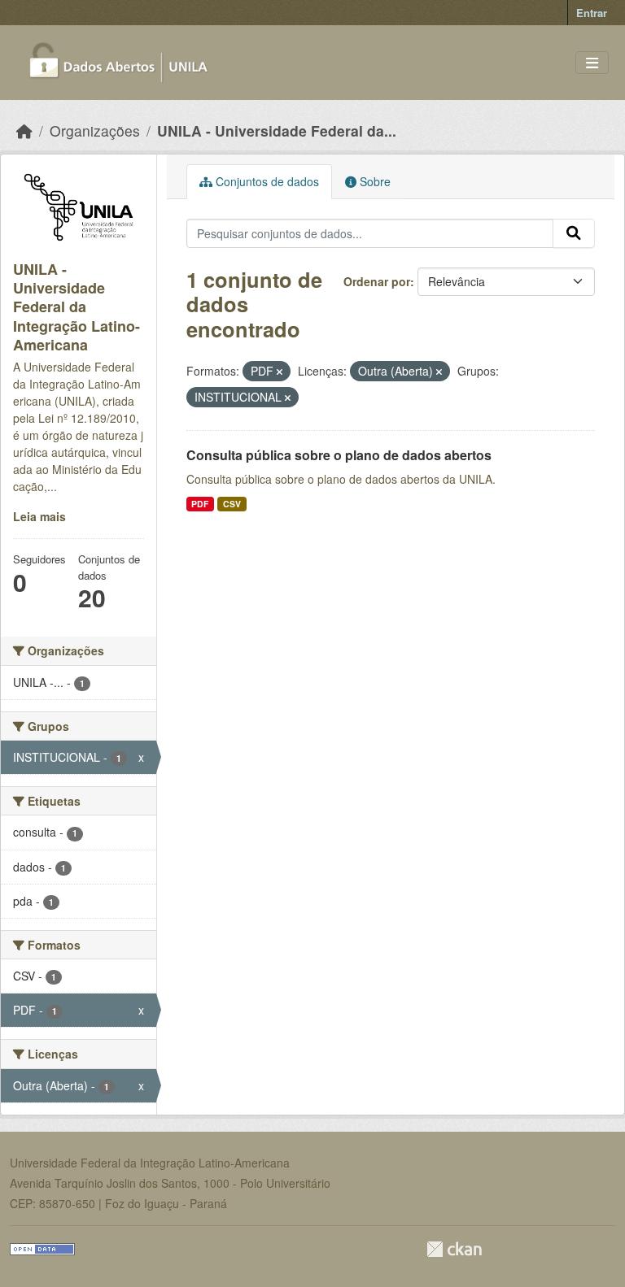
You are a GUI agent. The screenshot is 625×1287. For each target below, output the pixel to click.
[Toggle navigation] (592, 63)
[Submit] (574, 233)
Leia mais (39, 516)
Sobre (373, 181)
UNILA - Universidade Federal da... (276, 130)
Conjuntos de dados (265, 181)
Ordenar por (376, 281)
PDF (199, 504)
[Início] (24, 130)
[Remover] (279, 371)
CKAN (454, 1249)
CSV (232, 504)
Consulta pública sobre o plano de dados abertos (339, 455)
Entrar (591, 12)
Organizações (95, 130)
